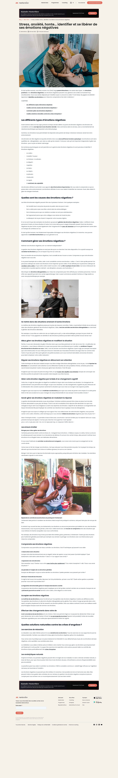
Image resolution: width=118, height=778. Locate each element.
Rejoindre (92, 13)
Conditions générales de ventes (59, 724)
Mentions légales (32, 724)
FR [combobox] (73, 2)
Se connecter (81, 2)
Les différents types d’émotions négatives (39, 105)
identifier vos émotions (36, 97)
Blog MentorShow (62, 705)
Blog (20, 19)
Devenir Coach (86, 702)
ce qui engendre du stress (59, 616)
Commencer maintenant (95, 2)
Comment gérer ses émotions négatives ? (39, 111)
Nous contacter (86, 700)
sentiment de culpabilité (35, 183)
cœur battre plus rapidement (56, 563)
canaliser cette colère (28, 266)
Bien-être (26, 19)
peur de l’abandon (68, 226)
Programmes (55, 2)
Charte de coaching (73, 724)
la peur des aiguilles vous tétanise (67, 372)
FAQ (83, 705)
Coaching (64, 2)
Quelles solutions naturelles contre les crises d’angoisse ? (44, 114)
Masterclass (44, 2)
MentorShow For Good (74, 705)
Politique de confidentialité (43, 724)
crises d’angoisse (50, 649)
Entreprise (71, 702)
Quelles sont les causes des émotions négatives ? (41, 108)
